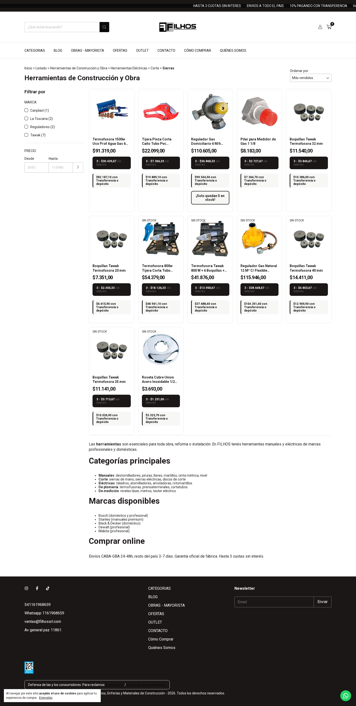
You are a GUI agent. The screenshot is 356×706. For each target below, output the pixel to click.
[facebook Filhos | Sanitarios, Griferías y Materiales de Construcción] (37, 588)
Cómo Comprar (197, 50)
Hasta (53, 158)
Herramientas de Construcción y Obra (78, 68)
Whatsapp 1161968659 (44, 613)
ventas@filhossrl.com (42, 621)
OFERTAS (120, 50)
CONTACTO (166, 50)
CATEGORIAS (34, 50)
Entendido (46, 697)
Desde (29, 158)
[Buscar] (104, 27)
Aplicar (78, 167)
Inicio (28, 68)
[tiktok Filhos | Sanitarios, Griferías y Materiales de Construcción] (48, 588)
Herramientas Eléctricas (129, 68)
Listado (41, 68)
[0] (329, 27)
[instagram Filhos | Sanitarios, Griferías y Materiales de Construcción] (26, 588)
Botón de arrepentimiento (146, 685)
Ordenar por (299, 71)
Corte (155, 68)
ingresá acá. (114, 685)
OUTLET (142, 50)
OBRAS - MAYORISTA (87, 50)
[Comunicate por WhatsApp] (345, 695)
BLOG (58, 50)
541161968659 (37, 604)
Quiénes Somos (233, 50)
